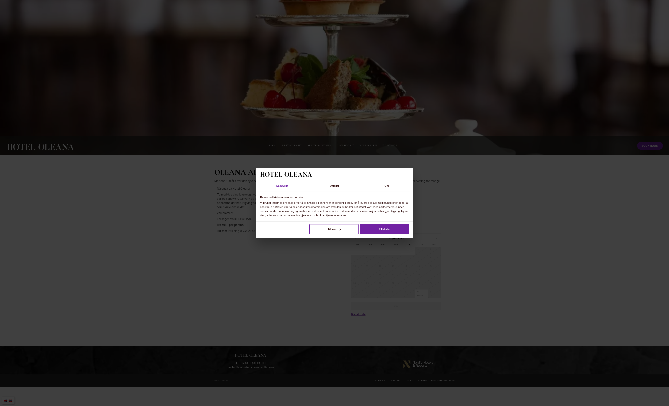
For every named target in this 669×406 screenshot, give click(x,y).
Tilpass (332, 229)
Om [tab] (387, 185)
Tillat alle (384, 229)
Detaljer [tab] (334, 185)
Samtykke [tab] (282, 185)
